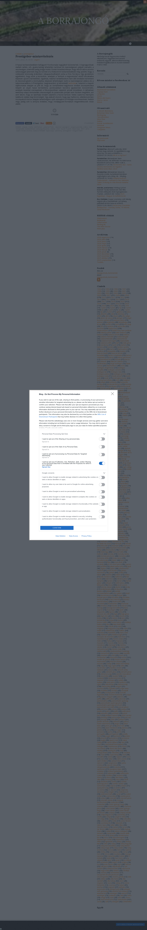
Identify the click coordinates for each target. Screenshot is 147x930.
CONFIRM (57, 528)
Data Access (73, 536)
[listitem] (73, 434)
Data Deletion (60, 536)
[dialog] (73, 465)
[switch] (102, 439)
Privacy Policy (87, 536)
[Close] (113, 394)
